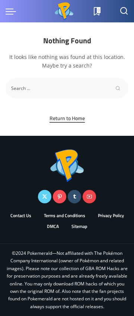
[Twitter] (44, 196)
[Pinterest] (59, 196)
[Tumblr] (74, 196)
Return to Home (67, 118)
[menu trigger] (13, 11)
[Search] (123, 11)
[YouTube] (89, 196)
